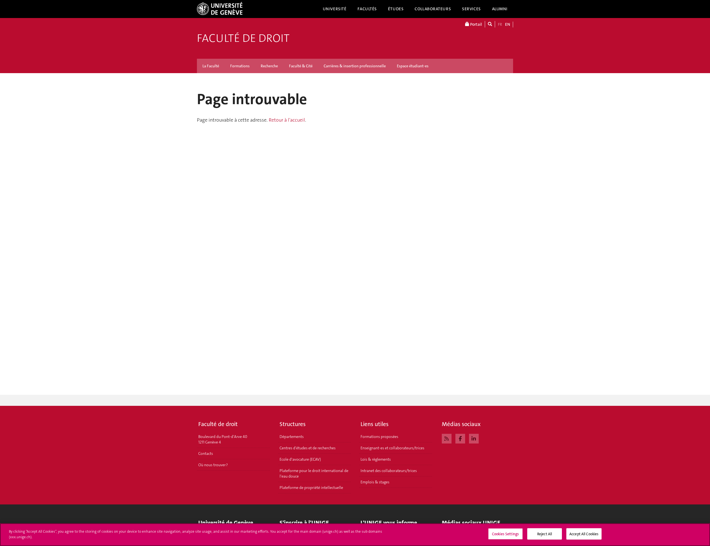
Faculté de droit (243, 38)
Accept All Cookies (584, 534)
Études (396, 9)
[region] (355, 534)
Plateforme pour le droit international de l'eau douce (314, 473)
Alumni (500, 9)
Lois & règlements (376, 459)
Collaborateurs (433, 9)
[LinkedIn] (474, 438)
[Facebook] (460, 438)
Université (335, 9)
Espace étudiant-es (412, 65)
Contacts (205, 453)
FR (500, 24)
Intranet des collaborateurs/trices (389, 470)
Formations (240, 65)
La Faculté (210, 65)
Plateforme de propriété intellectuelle (311, 487)
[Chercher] (490, 24)
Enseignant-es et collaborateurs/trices (392, 447)
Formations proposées (379, 436)
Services (471, 9)
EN (507, 24)
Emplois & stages (375, 482)
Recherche (269, 65)
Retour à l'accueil (287, 120)
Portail (475, 24)
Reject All (544, 534)
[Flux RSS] (446, 438)
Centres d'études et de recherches (308, 447)
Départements (292, 436)
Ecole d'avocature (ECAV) (300, 459)
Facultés (367, 9)
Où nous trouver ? (213, 464)
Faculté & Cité (301, 65)
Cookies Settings (505, 534)
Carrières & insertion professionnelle (355, 65)
